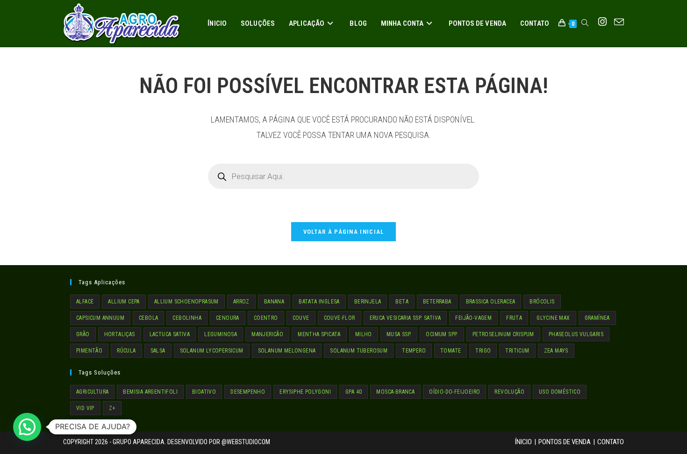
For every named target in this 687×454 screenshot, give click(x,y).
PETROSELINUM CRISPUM (503, 334)
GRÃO (83, 334)
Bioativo (204, 392)
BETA (401, 301)
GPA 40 (353, 392)
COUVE (301, 318)
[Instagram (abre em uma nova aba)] (602, 22)
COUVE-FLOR (339, 318)
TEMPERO (414, 350)
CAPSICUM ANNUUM (100, 318)
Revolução (509, 392)
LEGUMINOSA (220, 334)
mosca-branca (395, 392)
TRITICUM (517, 350)
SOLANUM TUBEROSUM (358, 350)
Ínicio (523, 442)
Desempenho (247, 392)
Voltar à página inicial (343, 231)
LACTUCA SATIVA (170, 334)
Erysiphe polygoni (305, 392)
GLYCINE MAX (553, 318)
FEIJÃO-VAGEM (473, 318)
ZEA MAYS (556, 350)
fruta (514, 318)
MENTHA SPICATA (319, 334)
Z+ (112, 408)
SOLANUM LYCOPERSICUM (211, 350)
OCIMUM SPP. (442, 334)
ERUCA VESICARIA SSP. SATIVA (405, 318)
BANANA (274, 301)
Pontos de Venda (564, 442)
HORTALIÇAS (119, 334)
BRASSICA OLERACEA (490, 301)
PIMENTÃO (89, 350)
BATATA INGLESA (319, 301)
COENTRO (266, 318)
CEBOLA (148, 318)
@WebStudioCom (246, 442)
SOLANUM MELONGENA (287, 350)
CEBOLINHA (186, 318)
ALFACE (84, 301)
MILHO (363, 334)
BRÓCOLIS (542, 301)
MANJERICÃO (267, 334)
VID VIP (85, 408)
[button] (27, 427)
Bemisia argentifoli (150, 392)
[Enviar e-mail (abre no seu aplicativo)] (619, 22)
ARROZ (241, 301)
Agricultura (92, 392)
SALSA (157, 350)
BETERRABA (437, 301)
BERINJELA (367, 301)
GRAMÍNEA (597, 318)
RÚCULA (126, 350)
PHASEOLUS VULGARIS (576, 334)
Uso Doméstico (559, 392)
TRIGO (483, 350)
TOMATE (450, 350)
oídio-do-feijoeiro (454, 392)
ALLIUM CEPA (123, 301)
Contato (610, 442)
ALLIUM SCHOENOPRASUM (186, 301)
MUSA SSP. (399, 334)
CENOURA (227, 318)
